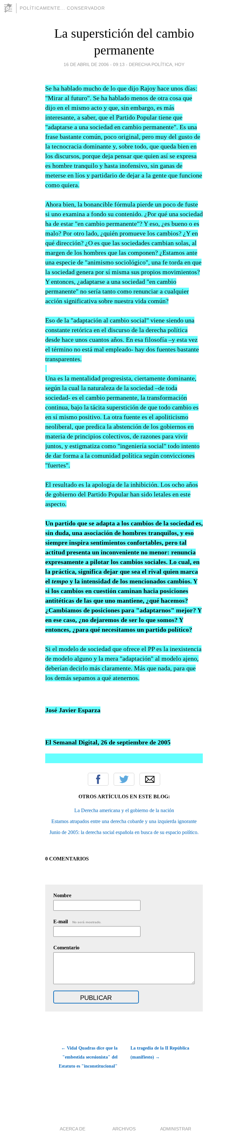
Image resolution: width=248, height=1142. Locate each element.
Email (150, 779)
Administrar (175, 1128)
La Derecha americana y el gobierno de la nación (124, 810)
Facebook (98, 779)
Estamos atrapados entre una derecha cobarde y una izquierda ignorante (124, 821)
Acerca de (72, 1128)
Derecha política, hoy (156, 64)
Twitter (124, 779)
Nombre (62, 895)
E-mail (77, 921)
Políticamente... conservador (62, 8)
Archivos (124, 1128)
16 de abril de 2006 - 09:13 (94, 64)
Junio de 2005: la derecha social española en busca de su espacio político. (124, 832)
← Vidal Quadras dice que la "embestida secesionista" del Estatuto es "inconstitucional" (88, 1057)
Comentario (66, 947)
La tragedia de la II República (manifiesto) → (159, 1053)
